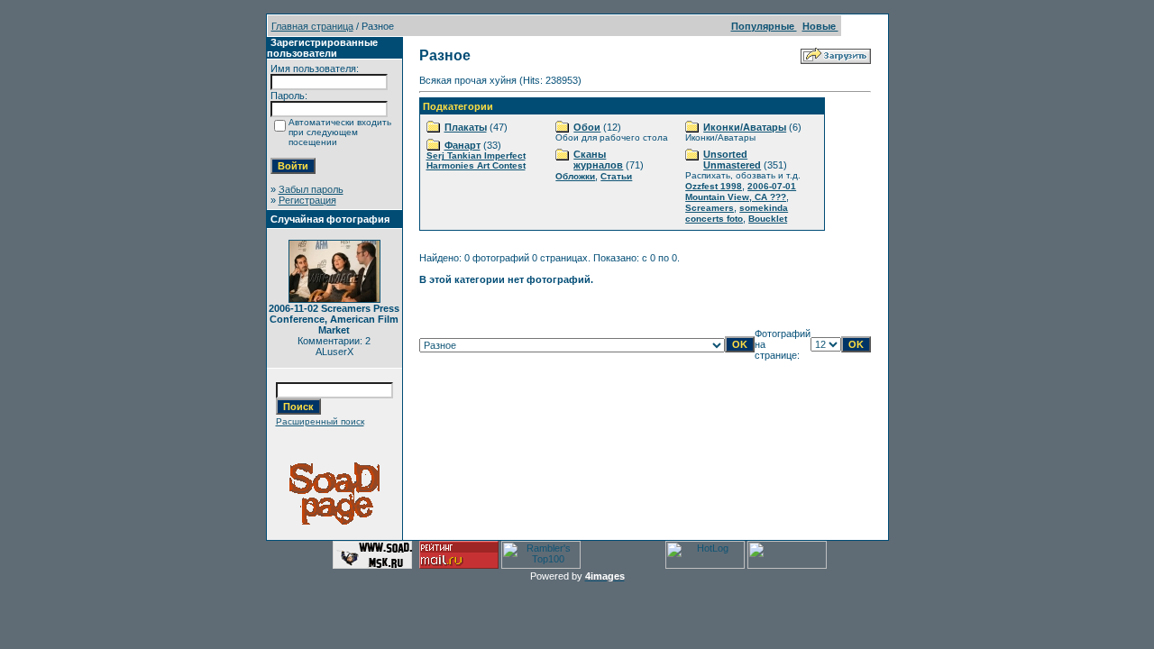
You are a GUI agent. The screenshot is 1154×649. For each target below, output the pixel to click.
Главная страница (312, 26)
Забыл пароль (311, 189)
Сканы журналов (598, 159)
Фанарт (462, 145)
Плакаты (465, 127)
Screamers (709, 208)
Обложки (575, 176)
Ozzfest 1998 (713, 186)
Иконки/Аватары (744, 127)
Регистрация (307, 200)
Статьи (616, 176)
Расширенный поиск (320, 421)
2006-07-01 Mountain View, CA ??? (740, 191)
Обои (586, 127)
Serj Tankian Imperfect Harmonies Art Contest (476, 160)
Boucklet (767, 219)
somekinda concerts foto (736, 213)
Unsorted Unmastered (732, 159)
